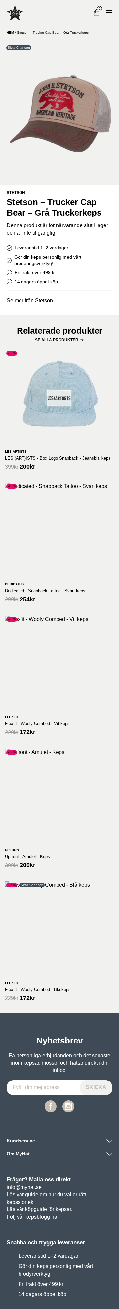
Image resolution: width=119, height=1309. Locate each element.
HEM (10, 32)
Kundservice (21, 1140)
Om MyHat (18, 1153)
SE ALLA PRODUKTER (56, 340)
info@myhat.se (24, 1187)
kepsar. (64, 1209)
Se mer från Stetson (30, 300)
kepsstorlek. (21, 1202)
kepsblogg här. (42, 1217)
